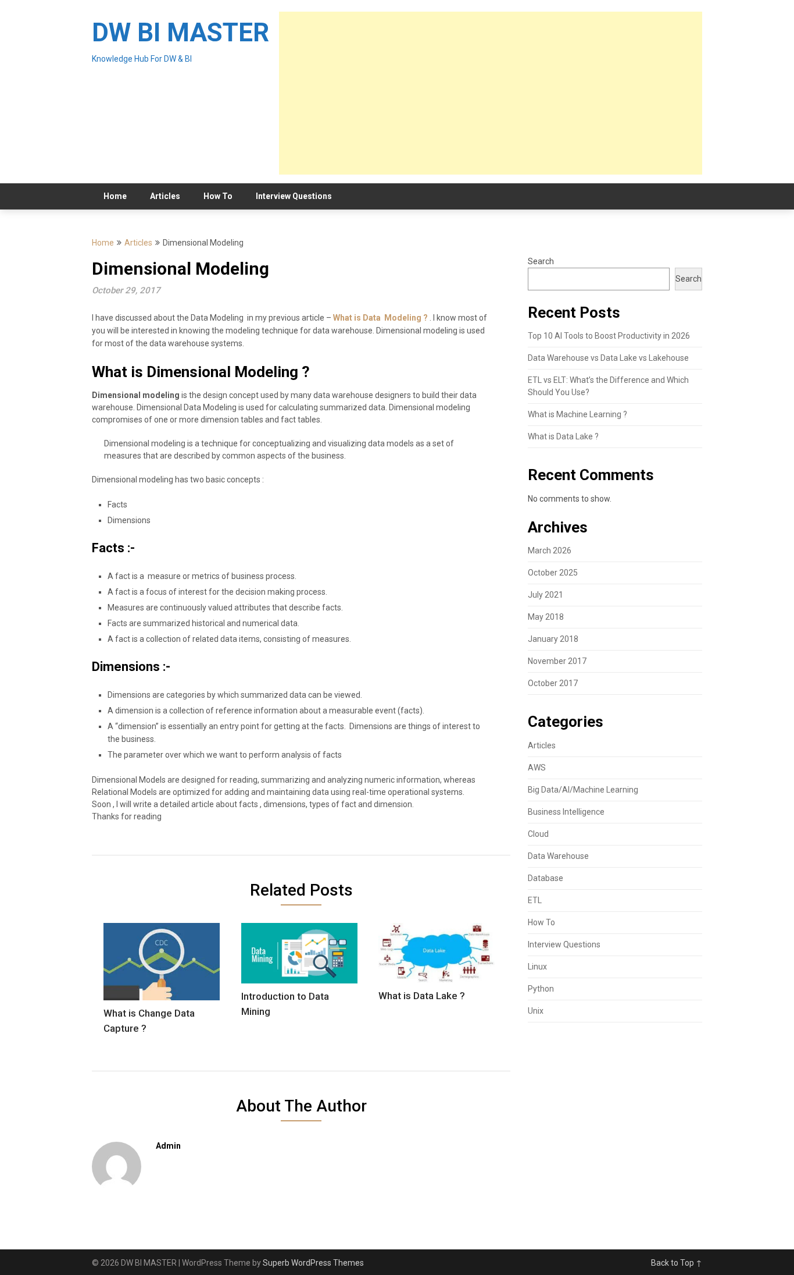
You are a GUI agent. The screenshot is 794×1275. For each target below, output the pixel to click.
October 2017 (553, 683)
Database (545, 878)
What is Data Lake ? (563, 436)
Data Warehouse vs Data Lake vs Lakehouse (608, 358)
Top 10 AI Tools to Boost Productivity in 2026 (609, 335)
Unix (535, 1010)
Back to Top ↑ (676, 1262)
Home (115, 196)
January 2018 (553, 639)
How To (218, 196)
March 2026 (549, 550)
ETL (535, 900)
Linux (537, 966)
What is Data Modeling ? (380, 317)
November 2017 (557, 661)
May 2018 (546, 616)
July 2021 (545, 594)
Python (541, 988)
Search (541, 261)
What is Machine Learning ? (577, 414)
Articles (165, 196)
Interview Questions (294, 196)
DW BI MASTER (180, 32)
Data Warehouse (558, 856)
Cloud (538, 834)
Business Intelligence (566, 811)
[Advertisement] (490, 93)
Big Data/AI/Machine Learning (583, 789)
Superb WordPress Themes (313, 1262)
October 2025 (553, 572)
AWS (537, 767)
